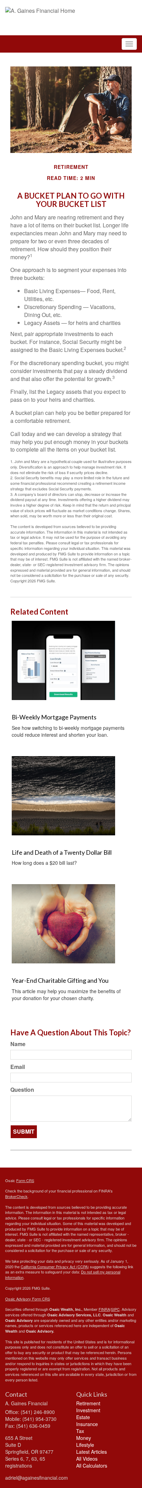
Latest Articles (91, 1451)
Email (17, 1067)
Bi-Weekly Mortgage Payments (54, 717)
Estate (83, 1417)
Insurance (87, 1424)
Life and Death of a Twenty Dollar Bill (62, 852)
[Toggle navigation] (129, 44)
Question (22, 1090)
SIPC (115, 1309)
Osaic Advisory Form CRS (27, 1298)
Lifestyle (85, 1444)
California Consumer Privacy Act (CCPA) (55, 1266)
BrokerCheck (16, 1196)
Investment (88, 1410)
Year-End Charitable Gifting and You (60, 980)
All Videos (87, 1458)
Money (83, 1437)
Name (18, 1044)
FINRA (104, 1309)
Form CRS (25, 1180)
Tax (80, 1430)
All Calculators (91, 1465)
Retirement (88, 1403)
